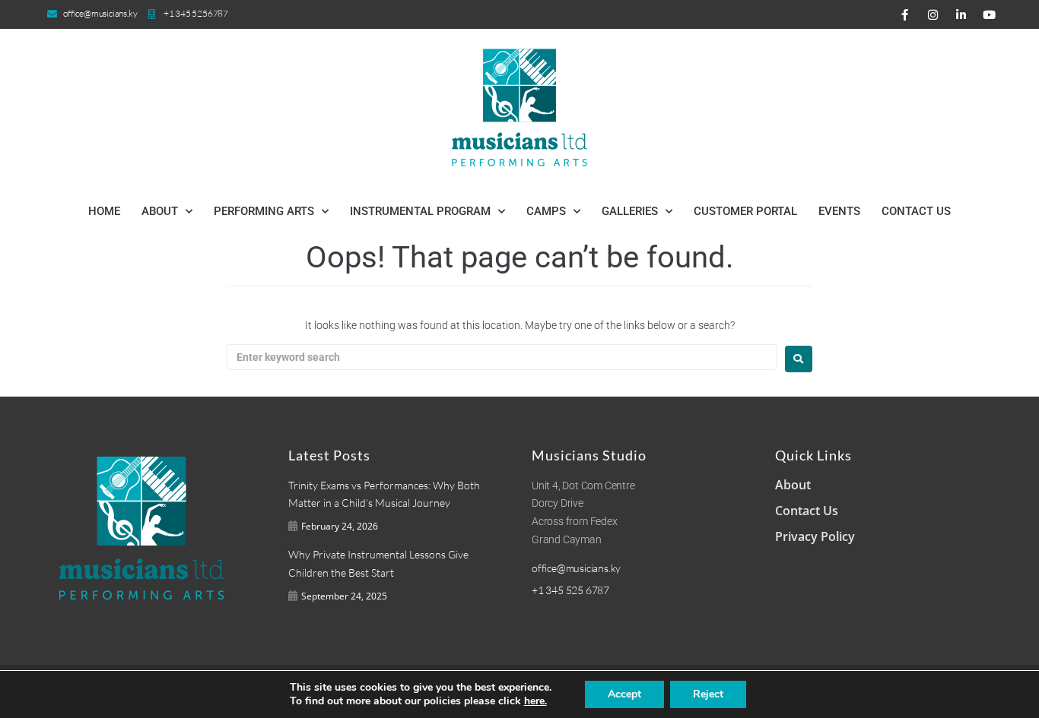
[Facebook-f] (904, 14)
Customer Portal (745, 211)
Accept (624, 694)
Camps (546, 211)
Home (104, 211)
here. (535, 701)
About (159, 211)
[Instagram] (932, 14)
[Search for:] (502, 357)
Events (839, 211)
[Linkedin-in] (960, 14)
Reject (708, 694)
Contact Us (916, 211)
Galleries (630, 211)
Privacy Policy (815, 536)
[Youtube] (988, 14)
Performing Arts (264, 211)
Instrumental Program (420, 211)
